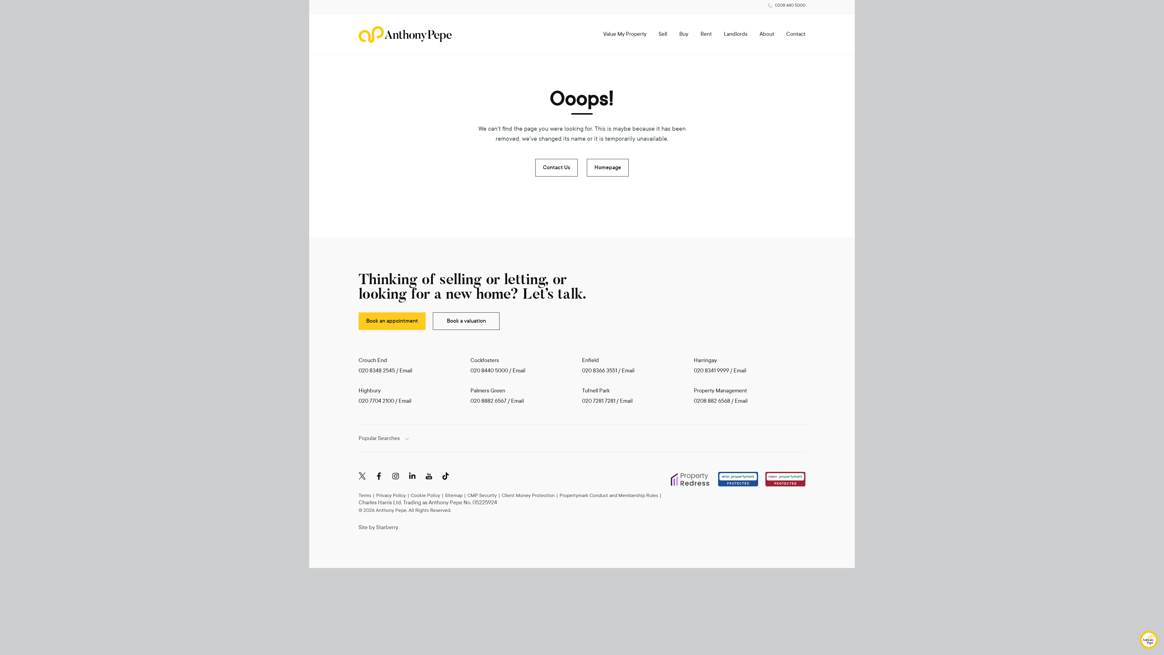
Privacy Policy (391, 495)
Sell (663, 34)
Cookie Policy (425, 495)
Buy (683, 34)
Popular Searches (379, 438)
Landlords (736, 34)
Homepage (607, 167)
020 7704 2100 (376, 401)
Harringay (705, 360)
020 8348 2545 (377, 371)
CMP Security (482, 495)
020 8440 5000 (489, 371)
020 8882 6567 (488, 401)
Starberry (387, 527)
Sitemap (454, 495)
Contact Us (556, 167)
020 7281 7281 (598, 401)
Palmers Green (487, 391)
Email (406, 371)
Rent (706, 34)
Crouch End (373, 360)
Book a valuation (466, 321)
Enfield (590, 360)
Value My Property (625, 34)
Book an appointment (392, 321)
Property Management (720, 391)
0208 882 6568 (712, 401)
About (767, 34)
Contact (795, 34)
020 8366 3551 (599, 371)
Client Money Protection (528, 495)
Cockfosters (484, 360)
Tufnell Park (596, 391)
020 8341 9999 (711, 371)
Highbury (370, 391)
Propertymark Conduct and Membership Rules (609, 495)
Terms (365, 495)
